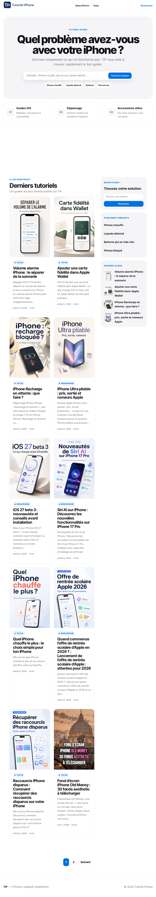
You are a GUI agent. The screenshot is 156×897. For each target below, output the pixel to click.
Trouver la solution (120, 76)
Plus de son (103, 85)
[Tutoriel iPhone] (18, 5)
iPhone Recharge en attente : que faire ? (27, 393)
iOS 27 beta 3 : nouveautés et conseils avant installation (25, 516)
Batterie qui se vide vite (119, 242)
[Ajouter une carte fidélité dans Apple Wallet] (74, 226)
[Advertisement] (78, 150)
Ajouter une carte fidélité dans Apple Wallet (73, 272)
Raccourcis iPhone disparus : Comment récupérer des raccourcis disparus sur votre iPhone (29, 793)
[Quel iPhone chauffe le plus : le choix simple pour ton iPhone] (30, 597)
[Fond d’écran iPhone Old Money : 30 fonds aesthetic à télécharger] (74, 739)
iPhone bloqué (113, 250)
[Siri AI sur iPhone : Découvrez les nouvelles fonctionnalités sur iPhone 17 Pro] (74, 468)
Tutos (96, 5)
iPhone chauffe (54, 85)
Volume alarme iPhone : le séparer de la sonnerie (28, 272)
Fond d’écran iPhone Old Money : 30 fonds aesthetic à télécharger (73, 787)
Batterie (90, 85)
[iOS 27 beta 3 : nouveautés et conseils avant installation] (30, 468)
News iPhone (82, 5)
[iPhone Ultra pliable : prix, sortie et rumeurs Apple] (74, 347)
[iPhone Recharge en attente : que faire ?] (30, 347)
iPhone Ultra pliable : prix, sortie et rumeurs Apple (73, 393)
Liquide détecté (73, 85)
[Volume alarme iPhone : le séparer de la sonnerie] (30, 226)
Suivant (85, 862)
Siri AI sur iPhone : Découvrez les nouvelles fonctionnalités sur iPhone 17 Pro (73, 518)
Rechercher (147, 5)
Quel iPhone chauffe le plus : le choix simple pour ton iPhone (28, 645)
